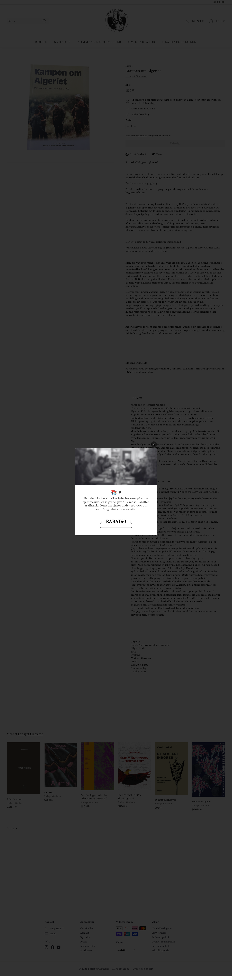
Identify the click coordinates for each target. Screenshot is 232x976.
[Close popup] (154, 444)
